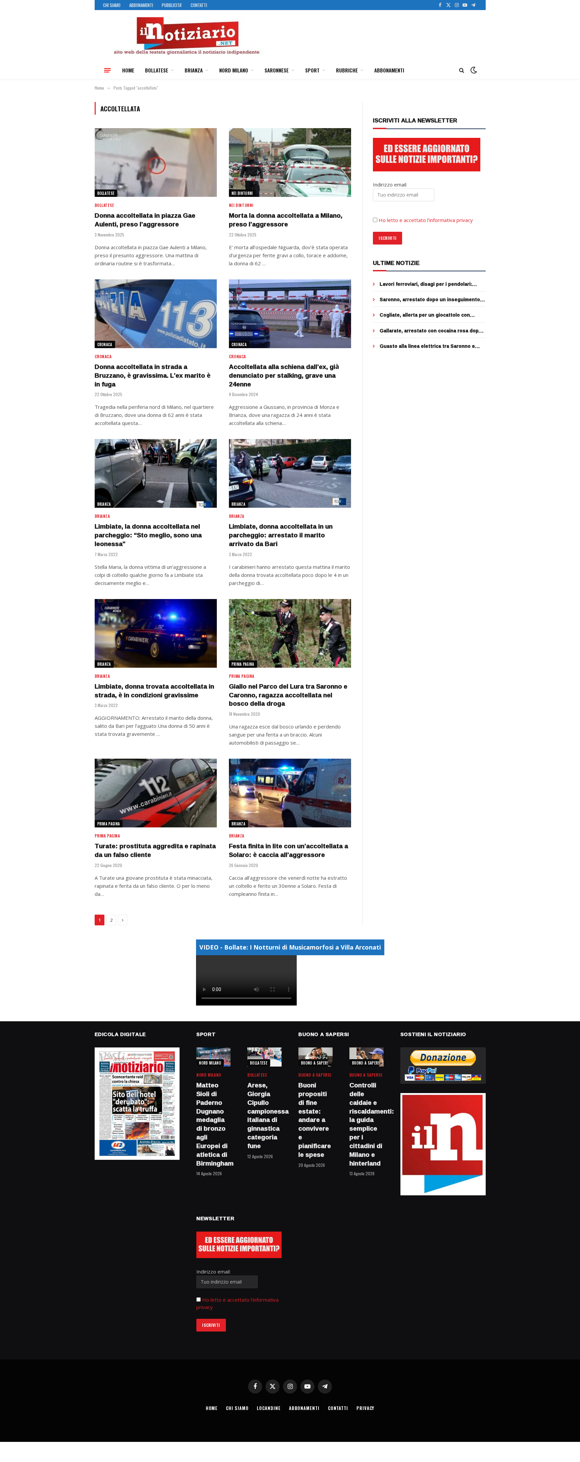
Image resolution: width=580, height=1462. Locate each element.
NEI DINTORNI (242, 193)
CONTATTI (199, 5)
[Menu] (107, 70)
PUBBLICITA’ (172, 5)
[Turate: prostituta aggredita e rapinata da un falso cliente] (156, 793)
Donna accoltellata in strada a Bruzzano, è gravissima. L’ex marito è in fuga (152, 375)
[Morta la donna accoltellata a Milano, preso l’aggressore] (290, 162)
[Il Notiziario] (186, 36)
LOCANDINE (268, 1408)
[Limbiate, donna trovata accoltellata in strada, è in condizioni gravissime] (156, 633)
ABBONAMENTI (141, 5)
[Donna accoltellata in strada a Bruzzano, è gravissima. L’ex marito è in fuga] (156, 313)
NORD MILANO (233, 70)
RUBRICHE (347, 70)
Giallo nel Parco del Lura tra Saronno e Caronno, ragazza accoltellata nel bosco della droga (288, 695)
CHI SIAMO (111, 5)
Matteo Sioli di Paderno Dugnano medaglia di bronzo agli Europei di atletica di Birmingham (213, 1124)
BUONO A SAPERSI (315, 1063)
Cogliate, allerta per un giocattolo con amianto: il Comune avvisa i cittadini (425, 315)
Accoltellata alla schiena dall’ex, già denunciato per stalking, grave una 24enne (284, 375)
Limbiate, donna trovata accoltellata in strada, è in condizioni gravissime (154, 691)
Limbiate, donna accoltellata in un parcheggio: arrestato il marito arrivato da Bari (281, 535)
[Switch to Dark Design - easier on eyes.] (473, 70)
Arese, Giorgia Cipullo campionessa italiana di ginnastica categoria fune (264, 1115)
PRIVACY (365, 1408)
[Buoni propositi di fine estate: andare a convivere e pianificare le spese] (315, 1057)
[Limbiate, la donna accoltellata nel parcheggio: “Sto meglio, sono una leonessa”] (156, 473)
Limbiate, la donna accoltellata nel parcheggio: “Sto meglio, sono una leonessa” (148, 535)
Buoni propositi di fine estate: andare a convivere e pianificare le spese (314, 1120)
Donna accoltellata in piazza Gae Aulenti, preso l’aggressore (145, 220)
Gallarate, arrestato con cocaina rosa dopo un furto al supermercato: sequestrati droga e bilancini (432, 330)
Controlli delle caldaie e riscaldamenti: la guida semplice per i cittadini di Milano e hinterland (366, 1124)
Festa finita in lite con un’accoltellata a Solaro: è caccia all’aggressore (288, 850)
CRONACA (104, 344)
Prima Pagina (243, 664)
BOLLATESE (156, 70)
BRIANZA (194, 70)
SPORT (312, 70)
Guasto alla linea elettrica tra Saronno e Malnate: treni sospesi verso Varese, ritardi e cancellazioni (432, 346)
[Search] (462, 70)
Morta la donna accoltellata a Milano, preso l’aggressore (285, 220)
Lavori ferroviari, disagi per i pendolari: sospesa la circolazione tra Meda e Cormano (432, 284)
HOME (128, 70)
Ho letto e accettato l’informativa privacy (426, 220)
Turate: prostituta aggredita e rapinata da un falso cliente (155, 850)
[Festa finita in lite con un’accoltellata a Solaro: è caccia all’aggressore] (290, 793)
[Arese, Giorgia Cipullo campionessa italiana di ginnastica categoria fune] (264, 1057)
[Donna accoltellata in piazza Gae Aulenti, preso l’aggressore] (156, 162)
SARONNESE (276, 70)
